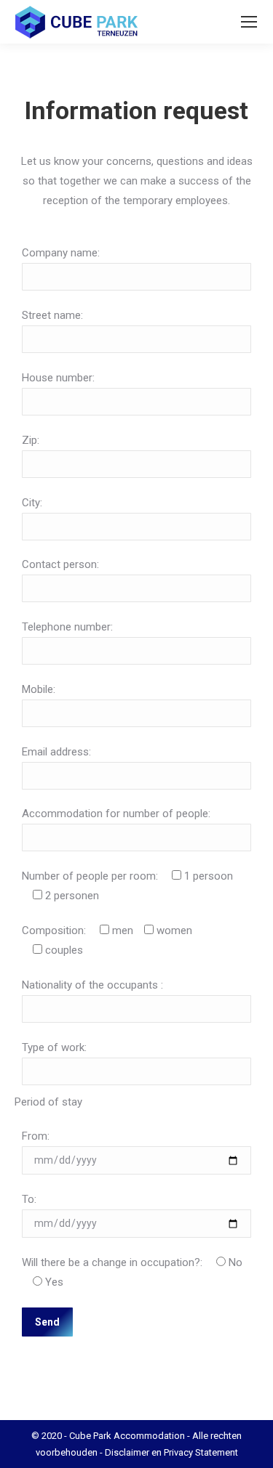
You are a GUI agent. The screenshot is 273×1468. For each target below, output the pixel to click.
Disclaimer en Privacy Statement (171, 1452)
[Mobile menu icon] (249, 21)
